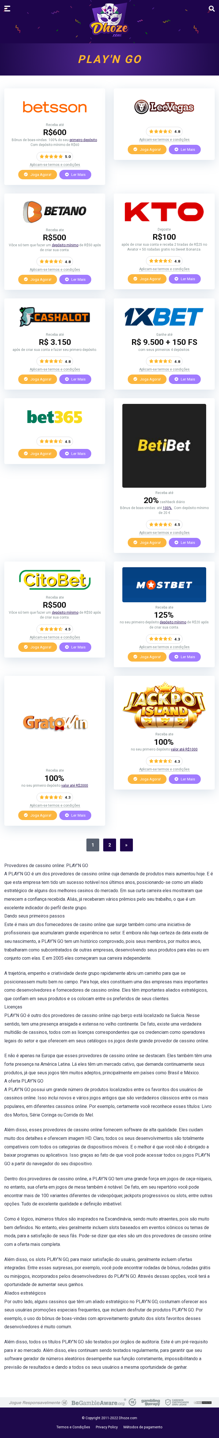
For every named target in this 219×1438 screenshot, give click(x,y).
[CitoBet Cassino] (55, 590)
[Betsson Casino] (55, 118)
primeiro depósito (83, 140)
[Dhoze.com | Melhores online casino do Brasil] (109, 20)
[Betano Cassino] (55, 223)
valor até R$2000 (74, 786)
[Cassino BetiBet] (164, 486)
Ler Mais (78, 174)
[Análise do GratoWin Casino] (55, 763)
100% (167, 508)
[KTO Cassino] (164, 222)
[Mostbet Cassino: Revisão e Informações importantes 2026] (164, 600)
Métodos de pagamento (143, 1427)
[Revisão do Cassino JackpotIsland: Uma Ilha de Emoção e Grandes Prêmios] (164, 727)
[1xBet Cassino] (164, 328)
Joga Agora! (40, 174)
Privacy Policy (107, 1427)
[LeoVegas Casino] (164, 118)
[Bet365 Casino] (55, 428)
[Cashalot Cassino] (55, 328)
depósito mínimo (65, 245)
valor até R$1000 (184, 749)
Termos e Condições (73, 1427)
